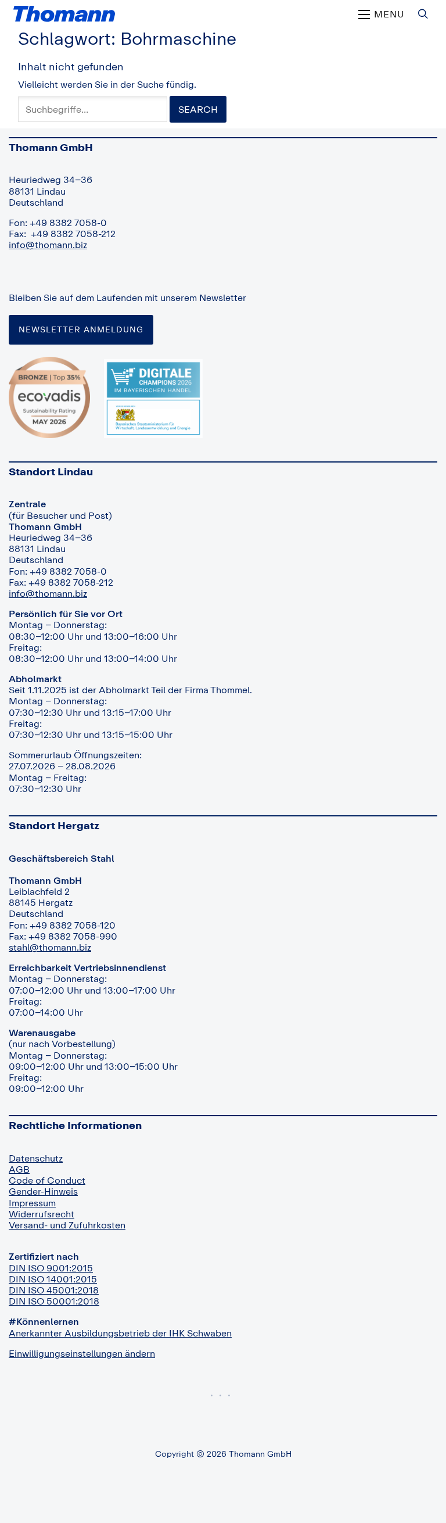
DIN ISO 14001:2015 (53, 1279)
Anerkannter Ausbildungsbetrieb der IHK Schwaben (120, 1333)
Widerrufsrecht (41, 1214)
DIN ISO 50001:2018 (54, 1301)
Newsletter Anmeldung (81, 329)
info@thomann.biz (48, 244)
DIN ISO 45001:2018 (54, 1290)
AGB (19, 1169)
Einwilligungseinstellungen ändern (82, 1353)
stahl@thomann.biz (50, 947)
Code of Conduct (47, 1180)
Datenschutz (36, 1158)
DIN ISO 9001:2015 (51, 1268)
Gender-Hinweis (43, 1191)
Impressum (32, 1203)
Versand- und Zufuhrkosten (67, 1225)
